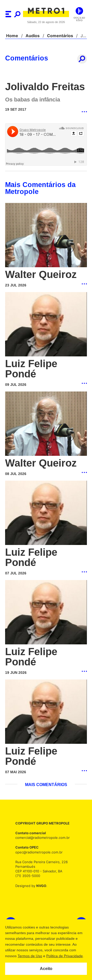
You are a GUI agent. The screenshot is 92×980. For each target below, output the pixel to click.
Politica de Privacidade (64, 956)
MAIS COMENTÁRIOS (46, 786)
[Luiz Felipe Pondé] (46, 324)
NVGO (40, 887)
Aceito (46, 969)
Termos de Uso (30, 956)
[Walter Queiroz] (46, 235)
